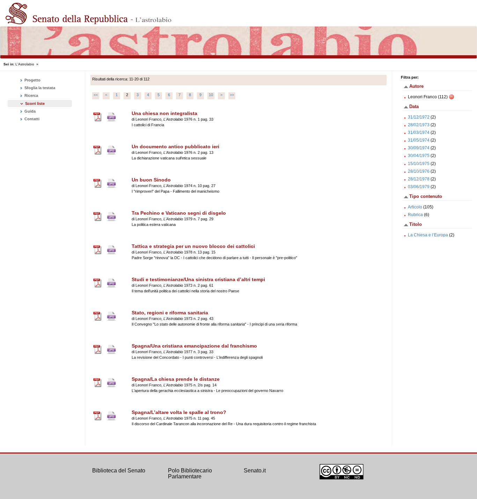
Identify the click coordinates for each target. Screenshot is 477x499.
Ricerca (30, 95)
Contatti (31, 119)
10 (211, 95)
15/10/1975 (419, 163)
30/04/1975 (419, 155)
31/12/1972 (419, 117)
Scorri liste (35, 103)
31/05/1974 (419, 140)
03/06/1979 (419, 186)
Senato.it (255, 470)
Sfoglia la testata (39, 88)
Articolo (415, 207)
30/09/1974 (419, 147)
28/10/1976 (419, 171)
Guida (29, 111)
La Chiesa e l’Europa (428, 235)
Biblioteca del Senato (118, 470)
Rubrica (415, 214)
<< (96, 95)
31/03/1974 (419, 132)
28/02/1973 (419, 124)
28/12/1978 (419, 179)
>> (232, 95)
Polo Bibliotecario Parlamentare (190, 474)
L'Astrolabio (24, 64)
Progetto (32, 80)
